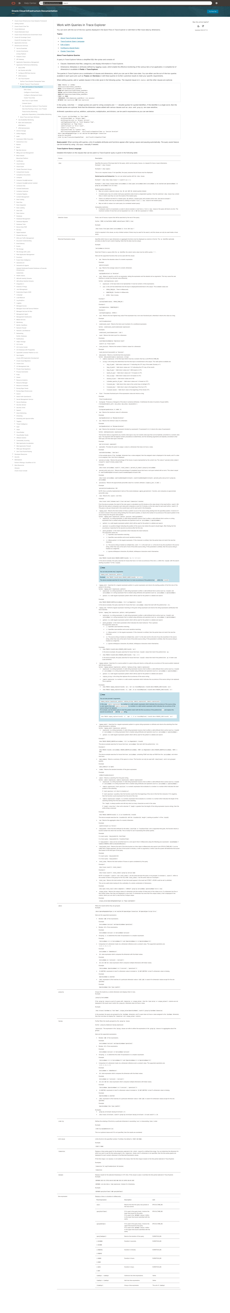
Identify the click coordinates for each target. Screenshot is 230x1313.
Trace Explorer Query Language (72, 41)
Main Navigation (19, 3)
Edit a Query (65, 45)
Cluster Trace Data (67, 51)
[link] (53, 3)
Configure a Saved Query (70, 48)
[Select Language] (216, 3)
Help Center (30, 3)
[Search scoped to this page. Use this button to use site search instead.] (61, 3)
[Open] (13, 20)
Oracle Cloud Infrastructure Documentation (35, 11)
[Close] (13, 45)
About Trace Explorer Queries (72, 38)
